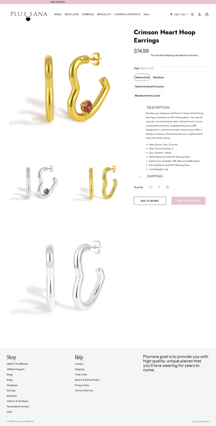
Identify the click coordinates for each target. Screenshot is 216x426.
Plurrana (18, 421)
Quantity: (139, 187)
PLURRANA (28, 421)
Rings (10, 379)
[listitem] (146, 14)
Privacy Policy (82, 385)
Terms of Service (84, 390)
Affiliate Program (16, 369)
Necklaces (12, 385)
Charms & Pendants (17, 401)
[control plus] (167, 187)
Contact (79, 363)
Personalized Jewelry (18, 406)
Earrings (11, 390)
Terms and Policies (200, 421)
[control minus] (150, 187)
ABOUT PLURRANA (17, 363)
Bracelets (12, 395)
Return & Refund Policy (87, 379)
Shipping (169, 55)
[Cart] (207, 14)
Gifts (9, 411)
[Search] (192, 14)
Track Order (81, 374)
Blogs (10, 374)
